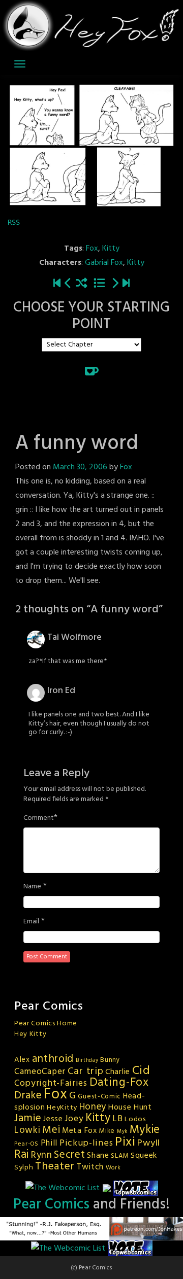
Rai (21, 1155)
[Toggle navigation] (20, 64)
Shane (98, 1156)
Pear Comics (51, 1204)
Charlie (117, 1072)
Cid (141, 1071)
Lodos (135, 1119)
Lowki (27, 1130)
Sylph (24, 1167)
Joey (74, 1119)
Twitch (90, 1167)
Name (32, 887)
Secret (69, 1155)
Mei (51, 1130)
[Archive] (99, 284)
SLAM (120, 1156)
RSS (14, 222)
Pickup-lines (86, 1143)
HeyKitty (62, 1108)
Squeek (144, 1155)
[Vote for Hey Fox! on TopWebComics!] (135, 1188)
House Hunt (130, 1107)
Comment (38, 818)
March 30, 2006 (80, 467)
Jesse (53, 1119)
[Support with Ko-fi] (92, 371)
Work (113, 1167)
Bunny (110, 1060)
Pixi (125, 1142)
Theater (55, 1167)
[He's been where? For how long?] (114, 284)
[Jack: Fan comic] (68, 284)
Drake (28, 1095)
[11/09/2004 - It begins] (56, 284)
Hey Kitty (30, 1034)
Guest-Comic (99, 1096)
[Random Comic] (81, 284)
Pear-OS (26, 1144)
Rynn (41, 1155)
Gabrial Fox (104, 262)
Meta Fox (79, 1131)
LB (117, 1119)
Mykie (145, 1130)
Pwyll (148, 1143)
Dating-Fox (119, 1082)
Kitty (110, 248)
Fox (92, 248)
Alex (22, 1060)
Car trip (86, 1071)
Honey (93, 1107)
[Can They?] (126, 284)
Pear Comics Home (45, 1023)
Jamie (28, 1118)
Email (31, 922)
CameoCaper (40, 1072)
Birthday (87, 1060)
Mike (107, 1131)
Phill (49, 1143)
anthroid (53, 1059)
